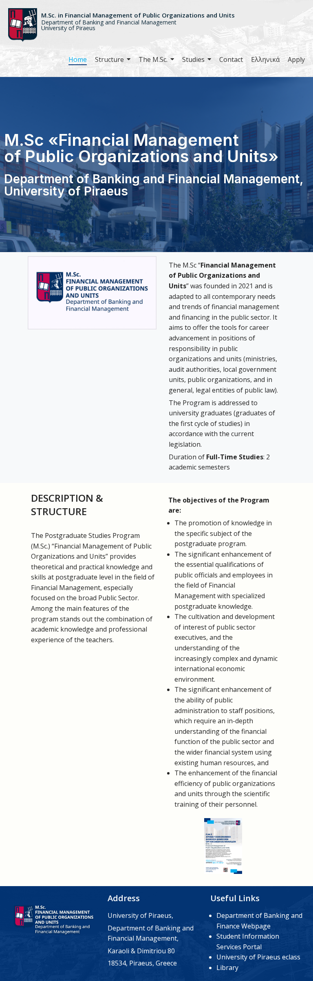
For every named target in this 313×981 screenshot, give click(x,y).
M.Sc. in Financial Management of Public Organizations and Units (138, 15)
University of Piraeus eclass (258, 956)
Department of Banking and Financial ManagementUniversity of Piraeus (108, 25)
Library (227, 967)
